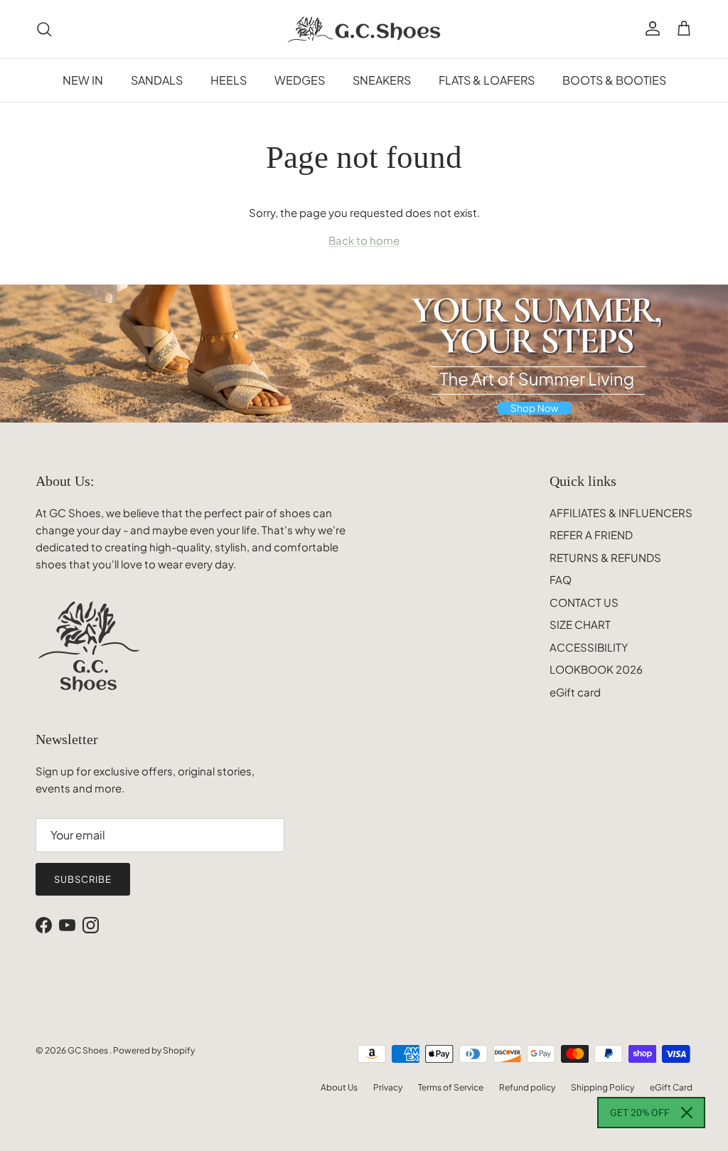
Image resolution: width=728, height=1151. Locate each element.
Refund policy (527, 1087)
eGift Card (671, 1087)
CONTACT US (584, 602)
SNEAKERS (382, 80)
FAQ (561, 579)
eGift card (575, 692)
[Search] (44, 29)
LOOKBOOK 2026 (596, 669)
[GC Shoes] (364, 29)
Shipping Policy (602, 1087)
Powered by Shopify (154, 1050)
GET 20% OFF (640, 1112)
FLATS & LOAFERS (487, 80)
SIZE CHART (580, 624)
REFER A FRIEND (591, 534)
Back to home (364, 240)
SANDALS (157, 80)
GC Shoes (88, 1050)
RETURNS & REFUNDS (605, 557)
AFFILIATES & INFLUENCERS (621, 512)
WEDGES (299, 80)
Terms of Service (450, 1087)
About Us (339, 1087)
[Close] (686, 1112)
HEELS (228, 80)
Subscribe (83, 879)
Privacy (387, 1087)
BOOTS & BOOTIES (614, 80)
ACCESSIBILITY (589, 647)
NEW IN (83, 80)
